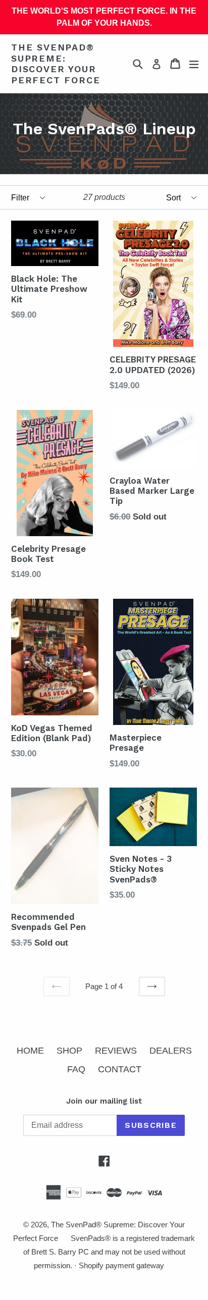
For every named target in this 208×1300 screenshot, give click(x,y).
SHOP (69, 1051)
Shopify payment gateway (121, 1265)
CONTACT (119, 1069)
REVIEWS (116, 1051)
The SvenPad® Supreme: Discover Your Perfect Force (55, 63)
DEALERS (170, 1051)
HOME (30, 1051)
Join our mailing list (104, 1101)
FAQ (76, 1069)
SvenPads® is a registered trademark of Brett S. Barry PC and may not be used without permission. (109, 1252)
